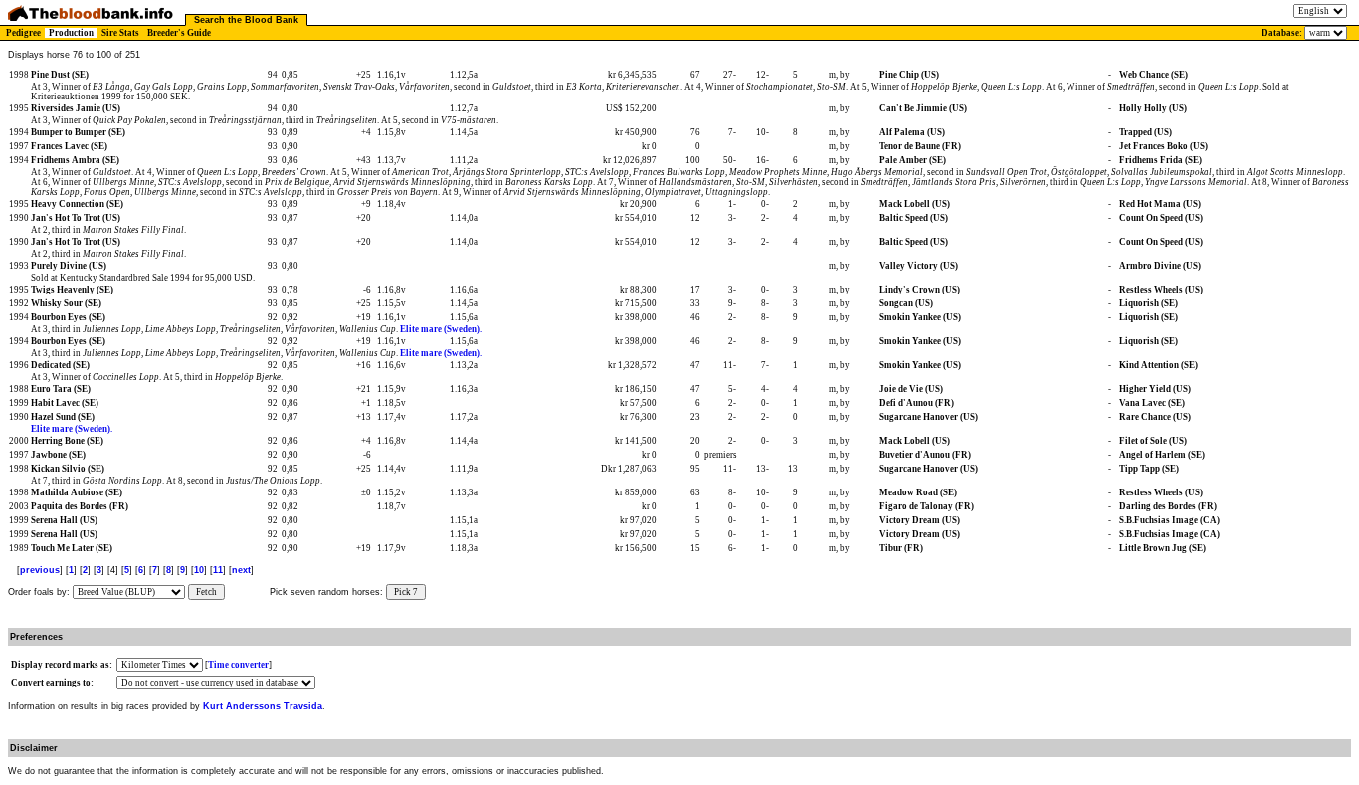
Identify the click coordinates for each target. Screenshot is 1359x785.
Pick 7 (406, 592)
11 (218, 570)
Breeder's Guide (179, 33)
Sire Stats (120, 33)
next (241, 570)
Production (71, 33)
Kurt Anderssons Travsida (262, 706)
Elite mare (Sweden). (441, 329)
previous (40, 570)
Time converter (238, 665)
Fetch (206, 592)
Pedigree (23, 33)
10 (199, 570)
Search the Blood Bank (246, 20)
